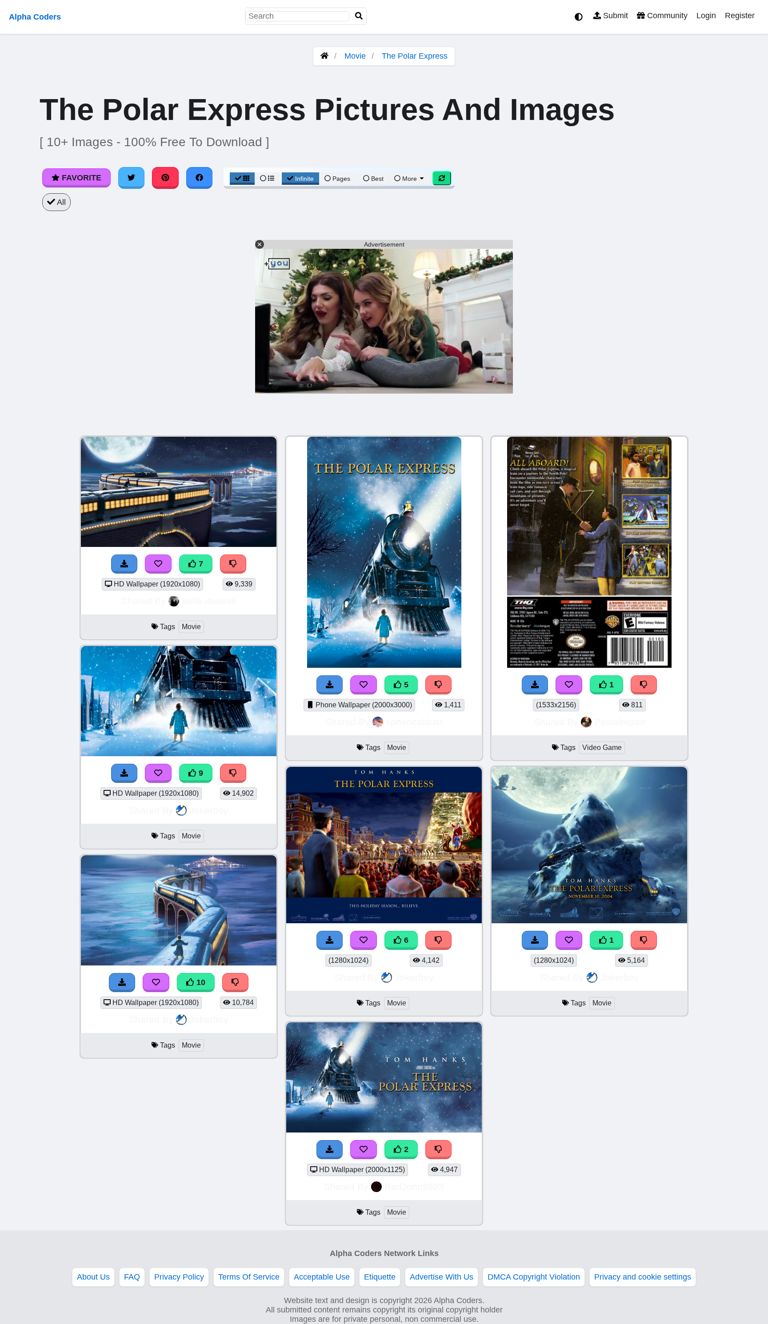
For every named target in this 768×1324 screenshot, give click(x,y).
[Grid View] (242, 178)
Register (740, 15)
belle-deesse (209, 601)
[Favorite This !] (363, 1149)
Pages (341, 178)
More (409, 178)
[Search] (359, 16)
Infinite (304, 178)
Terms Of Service (249, 1276)
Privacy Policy (179, 1276)
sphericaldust (414, 722)
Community (666, 15)
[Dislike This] (438, 1149)
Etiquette (380, 1276)
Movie (355, 56)
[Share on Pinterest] (165, 177)
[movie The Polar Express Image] (589, 920)
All (60, 202)
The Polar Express (415, 56)
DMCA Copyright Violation (534, 1276)
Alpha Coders (35, 16)
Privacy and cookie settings (642, 1276)
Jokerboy (208, 810)
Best (376, 178)
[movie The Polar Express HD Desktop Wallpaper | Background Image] (384, 1129)
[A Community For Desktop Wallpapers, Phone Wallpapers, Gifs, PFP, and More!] (324, 56)
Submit (614, 15)
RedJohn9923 (414, 1186)
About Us (93, 1276)
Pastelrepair (619, 722)
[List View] (267, 178)
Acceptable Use (322, 1276)
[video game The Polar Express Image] (589, 665)
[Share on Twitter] (131, 177)
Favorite (80, 177)
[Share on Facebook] (199, 177)
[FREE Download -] (329, 1149)
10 (199, 982)
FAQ (132, 1276)
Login (706, 15)
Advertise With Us (441, 1276)
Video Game (602, 747)
